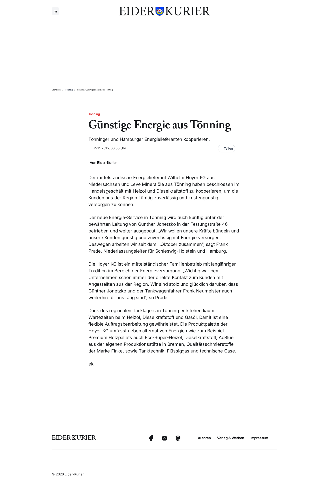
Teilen (228, 148)
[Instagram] (164, 438)
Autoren (204, 438)
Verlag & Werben (230, 438)
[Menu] (55, 11)
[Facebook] (151, 438)
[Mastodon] (178, 438)
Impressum (259, 438)
